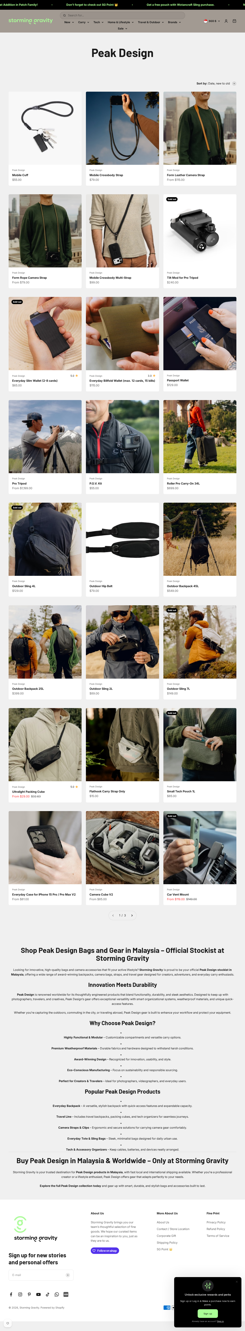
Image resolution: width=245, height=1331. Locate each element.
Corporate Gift (166, 1236)
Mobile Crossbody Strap (106, 175)
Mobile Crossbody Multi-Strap (110, 277)
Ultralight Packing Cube (28, 791)
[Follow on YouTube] (38, 1294)
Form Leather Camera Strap (186, 175)
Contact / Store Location (173, 1229)
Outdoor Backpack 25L (28, 688)
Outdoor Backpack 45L (183, 586)
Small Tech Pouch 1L (181, 791)
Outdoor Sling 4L (24, 586)
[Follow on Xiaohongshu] (65, 1294)
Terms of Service (218, 1236)
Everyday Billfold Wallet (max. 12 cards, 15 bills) (122, 380)
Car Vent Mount (178, 894)
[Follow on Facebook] (11, 1294)
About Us (163, 1222)
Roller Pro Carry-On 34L (183, 483)
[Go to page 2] (131, 915)
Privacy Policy (216, 1222)
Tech (96, 22)
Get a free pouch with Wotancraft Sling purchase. (94, 4)
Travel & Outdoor (149, 22)
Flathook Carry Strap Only (107, 791)
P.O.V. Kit (95, 483)
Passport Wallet (178, 380)
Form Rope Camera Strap (29, 277)
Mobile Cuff (20, 175)
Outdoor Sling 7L (178, 688)
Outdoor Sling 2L (101, 688)
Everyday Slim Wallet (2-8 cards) (35, 380)
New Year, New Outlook (172, 4)
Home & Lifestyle (119, 22)
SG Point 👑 (165, 1249)
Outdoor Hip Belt (100, 586)
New (67, 22)
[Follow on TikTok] (47, 1294)
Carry (82, 22)
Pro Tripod (19, 483)
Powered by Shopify (52, 1307)
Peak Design (18, 170)
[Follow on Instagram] (20, 1294)
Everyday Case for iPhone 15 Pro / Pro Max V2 (44, 894)
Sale (121, 28)
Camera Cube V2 (101, 894)
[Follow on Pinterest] (29, 1294)
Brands (172, 22)
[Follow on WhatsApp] (56, 1294)
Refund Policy (216, 1229)
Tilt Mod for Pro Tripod (182, 277)
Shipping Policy (167, 1242)
